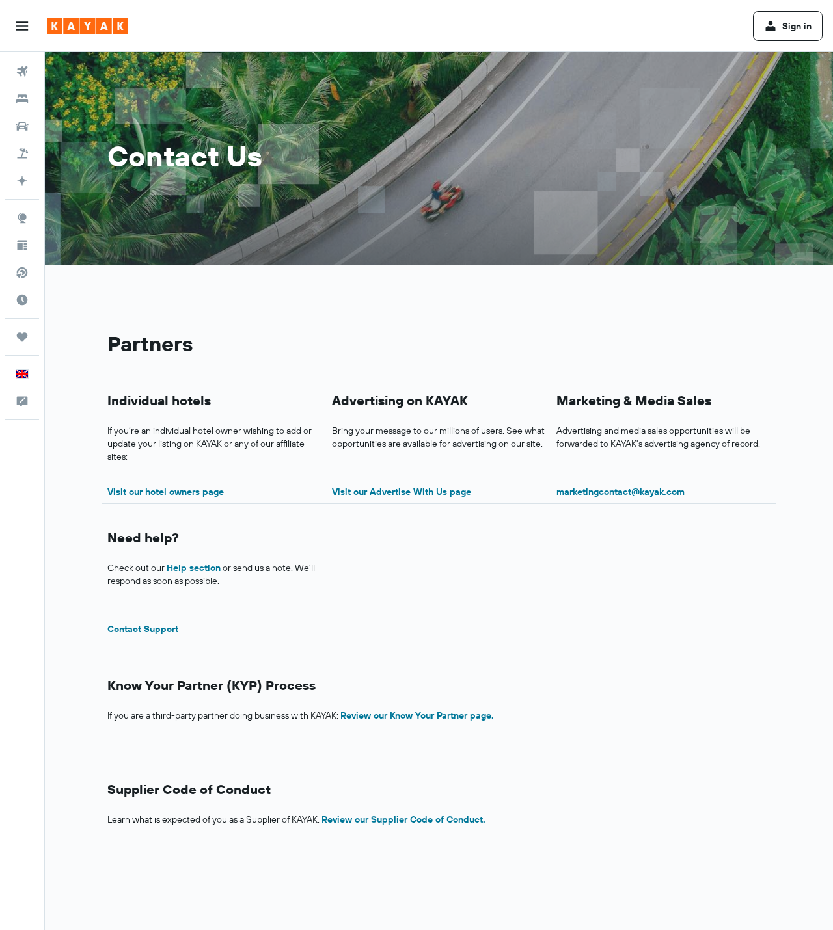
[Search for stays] (22, 99)
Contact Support (142, 629)
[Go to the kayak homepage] (87, 26)
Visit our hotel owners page (165, 492)
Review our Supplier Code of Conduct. (403, 819)
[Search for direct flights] (22, 272)
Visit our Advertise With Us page (401, 492)
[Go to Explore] (22, 218)
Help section (194, 568)
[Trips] (22, 337)
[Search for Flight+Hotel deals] (22, 153)
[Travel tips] (22, 245)
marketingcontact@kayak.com (620, 492)
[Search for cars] (22, 126)
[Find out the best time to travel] (22, 300)
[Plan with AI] (22, 181)
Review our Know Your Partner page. (417, 715)
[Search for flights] (22, 72)
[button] (22, 26)
